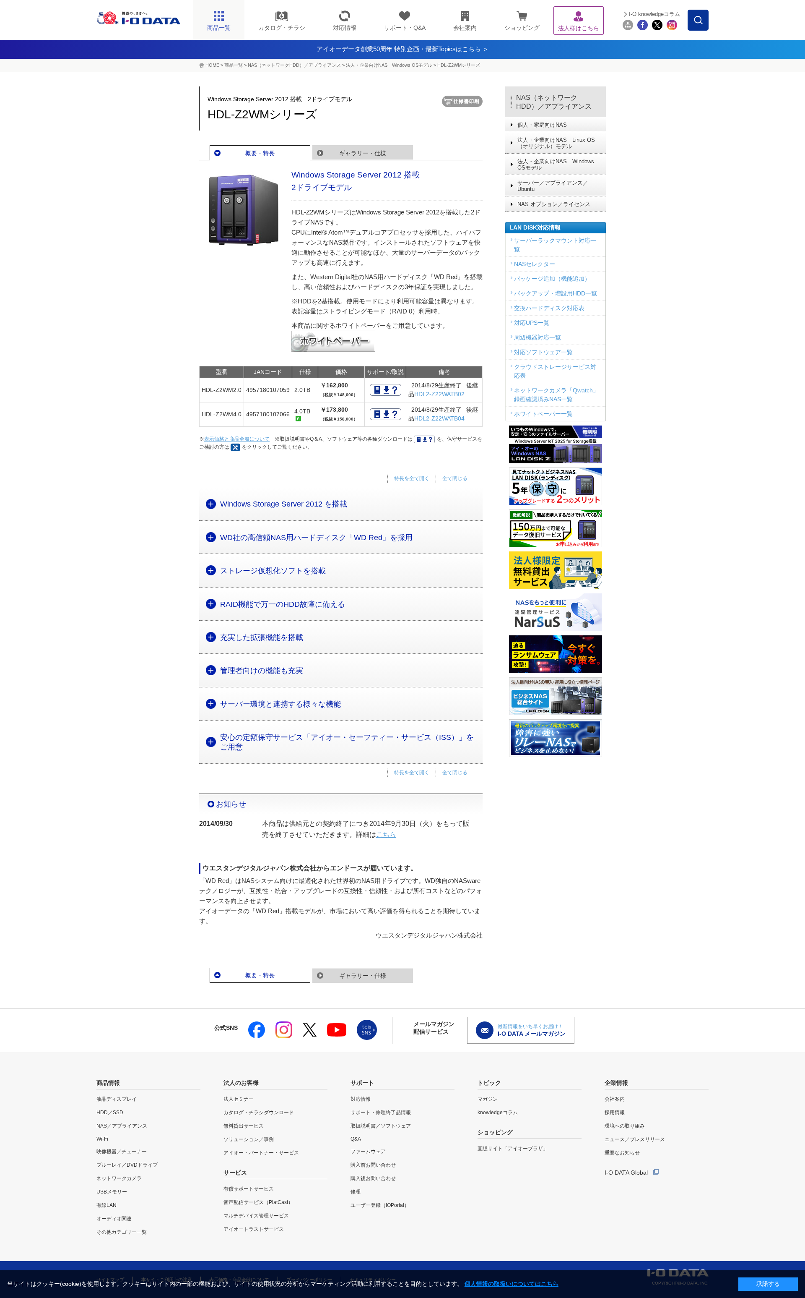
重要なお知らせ (622, 1153)
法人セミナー (238, 1099)
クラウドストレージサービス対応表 (555, 371)
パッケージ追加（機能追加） (552, 278)
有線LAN (106, 1205)
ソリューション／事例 (248, 1139)
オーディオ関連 (114, 1219)
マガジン (488, 1099)
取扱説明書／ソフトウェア (381, 1126)
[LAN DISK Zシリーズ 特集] (555, 444)
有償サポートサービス (248, 1189)
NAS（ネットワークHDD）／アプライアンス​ (294, 65)
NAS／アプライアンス (121, 1126)
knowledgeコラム (498, 1112)
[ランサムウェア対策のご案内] (555, 654)
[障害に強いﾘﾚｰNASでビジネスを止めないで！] (555, 738)
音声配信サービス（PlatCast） (258, 1202)
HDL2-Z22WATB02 (439, 394)
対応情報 (361, 1099)
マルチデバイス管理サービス (256, 1216)
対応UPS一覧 (531, 322)
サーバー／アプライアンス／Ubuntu (552, 186)
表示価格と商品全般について (237, 439)
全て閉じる (454, 478)
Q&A (356, 1139)
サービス (235, 1172)
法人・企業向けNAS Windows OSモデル (389, 65)
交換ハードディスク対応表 (549, 308)
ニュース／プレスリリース (635, 1139)
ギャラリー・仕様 (362, 153)
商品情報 (108, 1082)
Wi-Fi (102, 1139)
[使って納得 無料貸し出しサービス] (555, 570)
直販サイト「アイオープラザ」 (513, 1149)
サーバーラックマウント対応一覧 (555, 245)
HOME (212, 65)
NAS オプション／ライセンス (553, 204)
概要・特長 (260, 153)
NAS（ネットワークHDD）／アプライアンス (554, 102)
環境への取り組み (625, 1126)
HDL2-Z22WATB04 (439, 418)
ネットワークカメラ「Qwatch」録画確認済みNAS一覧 (556, 394)
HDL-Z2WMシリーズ (458, 65)
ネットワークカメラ (119, 1178)
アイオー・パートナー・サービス (261, 1153)
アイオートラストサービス (253, 1229)
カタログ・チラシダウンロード (258, 1112)
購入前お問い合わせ (373, 1165)
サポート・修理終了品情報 (381, 1112)
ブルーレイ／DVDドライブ (127, 1165)
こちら (386, 834)
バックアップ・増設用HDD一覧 (555, 293)
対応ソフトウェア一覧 (543, 352)
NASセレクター (534, 264)
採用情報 (615, 1112)
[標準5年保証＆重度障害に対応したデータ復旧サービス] (555, 528)
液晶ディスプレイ (116, 1099)
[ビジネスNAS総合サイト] (555, 696)
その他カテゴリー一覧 (121, 1232)
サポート (362, 1082)
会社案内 (615, 1099)
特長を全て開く (411, 478)
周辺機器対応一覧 (537, 337)
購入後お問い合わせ (373, 1178)
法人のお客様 (241, 1082)
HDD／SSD (109, 1112)
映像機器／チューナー (121, 1151)
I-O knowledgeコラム (654, 14)
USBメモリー (111, 1192)
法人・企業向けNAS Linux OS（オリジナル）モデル (556, 143)
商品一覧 (233, 65)
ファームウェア (368, 1151)
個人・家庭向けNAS (542, 125)
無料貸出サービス (243, 1126)
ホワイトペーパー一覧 (543, 413)
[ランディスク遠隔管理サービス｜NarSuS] (555, 612)
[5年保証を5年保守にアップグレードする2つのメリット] (555, 486)
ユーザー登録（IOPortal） (380, 1205)
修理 (356, 1192)
